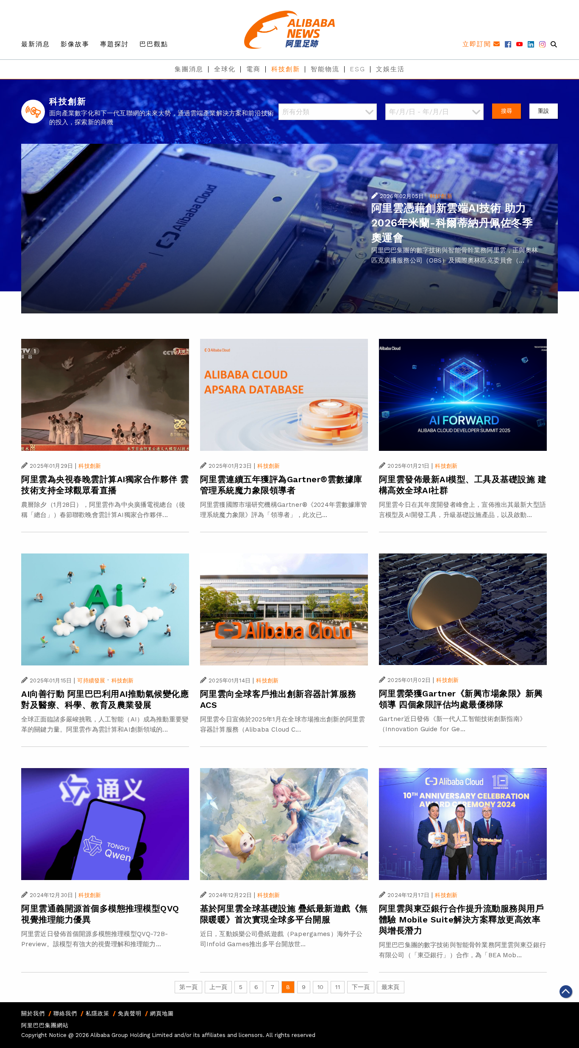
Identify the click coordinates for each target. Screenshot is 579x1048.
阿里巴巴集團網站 (45, 1025)
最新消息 (35, 44)
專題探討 (114, 44)
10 (320, 987)
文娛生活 (390, 69)
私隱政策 (97, 1013)
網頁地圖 (162, 1013)
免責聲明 (130, 1013)
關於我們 (33, 1013)
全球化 (225, 69)
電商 (253, 69)
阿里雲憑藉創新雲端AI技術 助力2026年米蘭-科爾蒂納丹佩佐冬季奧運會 (452, 223)
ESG (357, 69)
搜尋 (506, 111)
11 (337, 987)
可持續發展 (91, 680)
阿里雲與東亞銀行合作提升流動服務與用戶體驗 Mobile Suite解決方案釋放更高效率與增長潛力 (461, 919)
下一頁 (361, 987)
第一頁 (188, 987)
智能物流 (325, 69)
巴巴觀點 (153, 44)
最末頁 (390, 987)
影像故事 (75, 44)
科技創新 (285, 69)
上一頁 (218, 987)
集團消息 (189, 69)
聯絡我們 (65, 1013)
